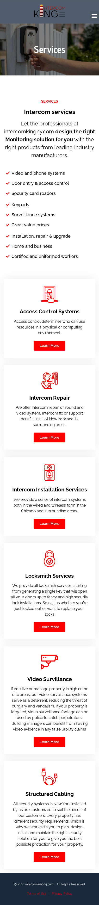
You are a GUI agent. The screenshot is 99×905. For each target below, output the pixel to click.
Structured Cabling (49, 794)
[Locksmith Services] (49, 558)
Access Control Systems (50, 311)
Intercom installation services (49, 489)
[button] (94, 16)
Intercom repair (49, 398)
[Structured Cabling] (49, 777)
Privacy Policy (62, 893)
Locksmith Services (49, 576)
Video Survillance (49, 679)
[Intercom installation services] (49, 472)
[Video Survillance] (49, 662)
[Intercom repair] (49, 380)
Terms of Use (36, 893)
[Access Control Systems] (49, 294)
